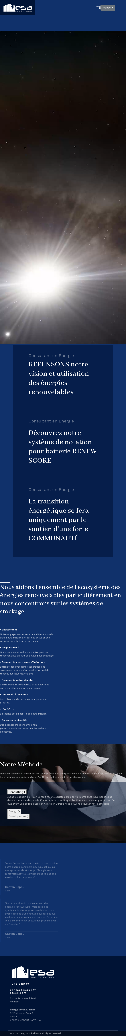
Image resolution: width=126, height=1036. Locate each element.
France (106, 7)
